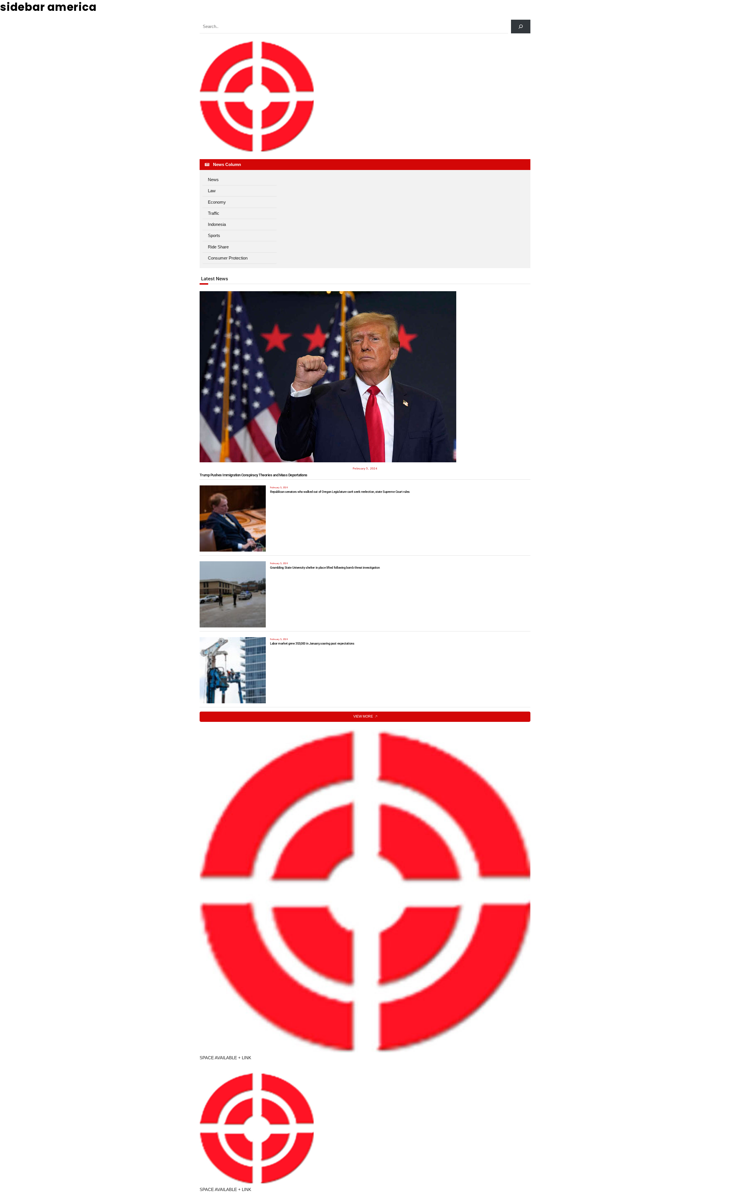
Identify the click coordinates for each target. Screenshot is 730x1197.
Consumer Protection (228, 258)
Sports (214, 235)
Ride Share (218, 246)
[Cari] (520, 26)
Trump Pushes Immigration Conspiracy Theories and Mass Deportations (253, 475)
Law (212, 190)
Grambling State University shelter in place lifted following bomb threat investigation (325, 568)
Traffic (213, 213)
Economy (217, 202)
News (213, 179)
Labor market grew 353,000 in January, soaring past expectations (312, 643)
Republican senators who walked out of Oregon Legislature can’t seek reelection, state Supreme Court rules (340, 492)
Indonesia (217, 224)
